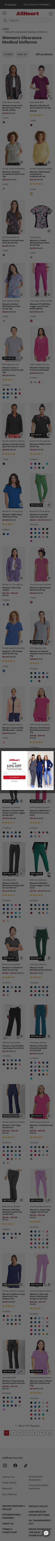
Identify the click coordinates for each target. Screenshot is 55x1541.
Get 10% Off (14, 777)
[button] (46, 1533)
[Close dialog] (52, 752)
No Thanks (14, 781)
